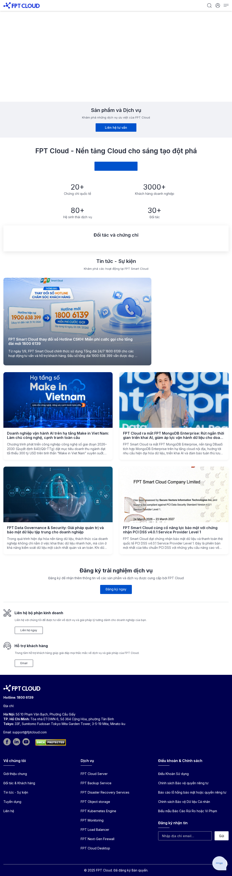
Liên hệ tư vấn (116, 127)
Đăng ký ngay (116, 589)
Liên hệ (8, 811)
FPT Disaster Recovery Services (105, 792)
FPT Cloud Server (94, 774)
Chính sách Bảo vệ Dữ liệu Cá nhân (184, 802)
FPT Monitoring (92, 820)
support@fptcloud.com (29, 732)
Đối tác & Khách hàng (19, 783)
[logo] (21, 5)
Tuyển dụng (12, 802)
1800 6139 (25, 697)
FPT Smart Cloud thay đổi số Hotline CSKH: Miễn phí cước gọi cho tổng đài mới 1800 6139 (70, 341)
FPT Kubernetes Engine (98, 811)
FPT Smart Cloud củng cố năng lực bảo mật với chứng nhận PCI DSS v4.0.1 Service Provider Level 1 (170, 529)
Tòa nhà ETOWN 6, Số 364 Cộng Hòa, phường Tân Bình (72, 719)
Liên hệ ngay (28, 630)
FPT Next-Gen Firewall (97, 839)
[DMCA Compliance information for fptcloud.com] (50, 742)
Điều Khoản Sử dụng (173, 774)
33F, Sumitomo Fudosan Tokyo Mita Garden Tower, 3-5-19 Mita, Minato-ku (70, 724)
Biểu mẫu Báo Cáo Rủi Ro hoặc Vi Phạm (187, 811)
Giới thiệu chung (15, 774)
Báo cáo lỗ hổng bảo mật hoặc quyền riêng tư (192, 792)
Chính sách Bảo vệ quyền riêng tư (183, 783)
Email (23, 663)
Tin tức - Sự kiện (15, 792)
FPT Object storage (95, 802)
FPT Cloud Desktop (95, 848)
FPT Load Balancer (95, 829)
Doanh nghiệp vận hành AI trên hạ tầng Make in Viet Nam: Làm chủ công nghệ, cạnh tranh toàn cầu (58, 435)
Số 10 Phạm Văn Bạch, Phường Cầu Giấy (45, 714)
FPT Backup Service (96, 783)
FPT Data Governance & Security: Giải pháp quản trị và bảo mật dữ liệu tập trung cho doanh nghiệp (55, 529)
